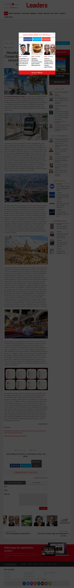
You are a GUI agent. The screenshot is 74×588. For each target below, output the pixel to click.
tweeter (37, 39)
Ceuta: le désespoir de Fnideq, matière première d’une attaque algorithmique (48, 63)
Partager (28, 39)
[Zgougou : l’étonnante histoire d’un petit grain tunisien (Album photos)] (37, 49)
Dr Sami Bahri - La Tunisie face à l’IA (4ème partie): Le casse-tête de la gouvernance (24, 62)
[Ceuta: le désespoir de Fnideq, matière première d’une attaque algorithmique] (49, 49)
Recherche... (53, 5)
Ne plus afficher (37, 72)
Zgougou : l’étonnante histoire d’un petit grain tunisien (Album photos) (36, 62)
